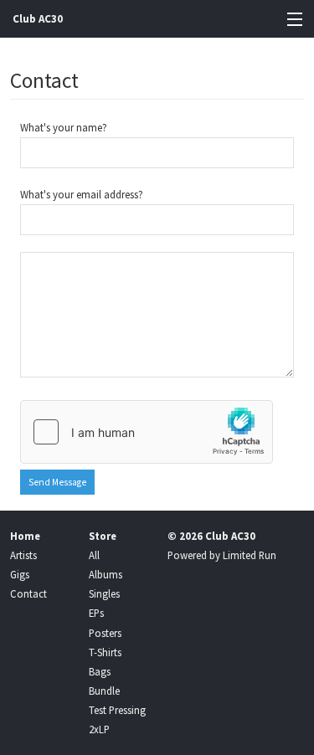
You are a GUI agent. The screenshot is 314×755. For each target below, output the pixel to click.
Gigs (19, 574)
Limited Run (249, 555)
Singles (104, 593)
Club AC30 (38, 19)
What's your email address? (81, 194)
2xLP (99, 729)
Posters (105, 632)
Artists (23, 555)
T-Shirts (105, 652)
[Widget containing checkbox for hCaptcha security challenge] (146, 432)
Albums (105, 574)
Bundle (104, 690)
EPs (96, 612)
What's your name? (63, 127)
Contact (28, 593)
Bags (100, 671)
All (94, 555)
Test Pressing (117, 709)
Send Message (57, 482)
